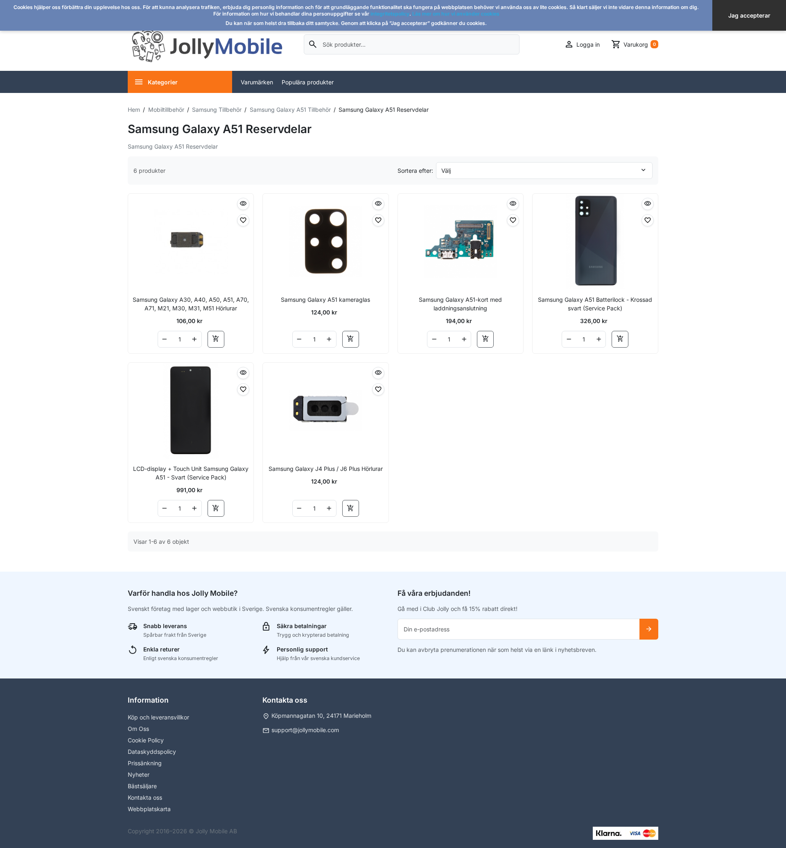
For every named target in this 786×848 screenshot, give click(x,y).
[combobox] (411, 44)
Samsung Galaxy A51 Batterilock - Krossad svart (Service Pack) (595, 304)
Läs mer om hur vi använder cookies (455, 14)
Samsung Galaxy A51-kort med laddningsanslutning (460, 304)
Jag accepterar (749, 15)
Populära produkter (308, 82)
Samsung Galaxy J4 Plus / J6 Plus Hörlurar (326, 468)
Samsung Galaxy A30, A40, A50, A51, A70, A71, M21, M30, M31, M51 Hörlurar (191, 304)
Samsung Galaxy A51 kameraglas (325, 299)
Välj (446, 170)
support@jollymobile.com (305, 729)
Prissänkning (145, 763)
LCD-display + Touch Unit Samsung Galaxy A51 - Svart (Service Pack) (190, 473)
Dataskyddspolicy (152, 751)
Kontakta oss (145, 797)
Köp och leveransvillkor (158, 717)
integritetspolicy (389, 14)
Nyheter (138, 774)
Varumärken (257, 82)
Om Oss (138, 728)
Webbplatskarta (149, 808)
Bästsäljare (142, 785)
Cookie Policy (146, 740)
